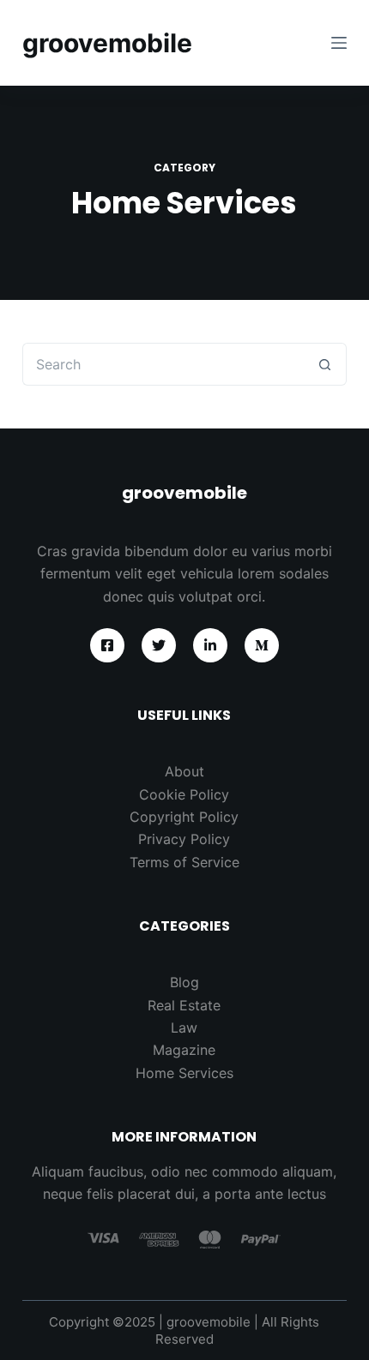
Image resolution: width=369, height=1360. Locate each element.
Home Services (184, 1072)
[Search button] (325, 364)
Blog (184, 982)
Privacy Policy (184, 839)
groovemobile (107, 42)
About (184, 771)
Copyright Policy (184, 816)
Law (184, 1027)
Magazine (184, 1049)
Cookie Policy (184, 794)
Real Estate (184, 1005)
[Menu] (339, 43)
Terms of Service (184, 862)
